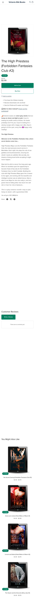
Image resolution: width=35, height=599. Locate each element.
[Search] (30, 2)
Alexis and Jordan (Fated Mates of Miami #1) (17, 516)
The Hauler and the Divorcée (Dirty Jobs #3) (17, 593)
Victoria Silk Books (17, 2)
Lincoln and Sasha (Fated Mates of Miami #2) (17, 554)
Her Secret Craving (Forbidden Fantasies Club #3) (18, 477)
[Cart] (33, 2)
